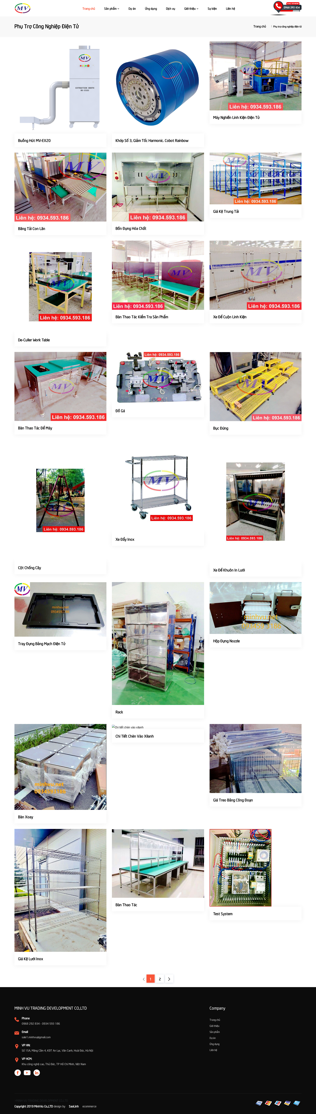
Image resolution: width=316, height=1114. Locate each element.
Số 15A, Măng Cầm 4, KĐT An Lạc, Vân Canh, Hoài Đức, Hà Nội (57, 1050)
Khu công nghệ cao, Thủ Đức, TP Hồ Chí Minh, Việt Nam (54, 1064)
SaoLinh (74, 1106)
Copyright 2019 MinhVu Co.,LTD (33, 1106)
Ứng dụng (151, 8)
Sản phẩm (110, 8)
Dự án (132, 8)
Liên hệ (230, 8)
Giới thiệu (190, 8)
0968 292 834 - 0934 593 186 (41, 1023)
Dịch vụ (170, 8)
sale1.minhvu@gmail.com (36, 1037)
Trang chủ (88, 8)
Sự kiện (212, 8)
